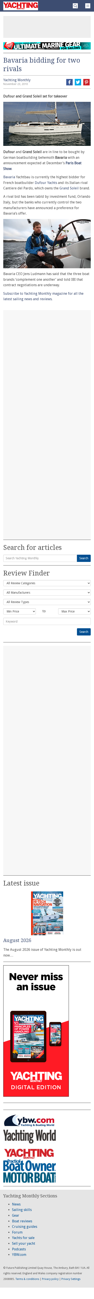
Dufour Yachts (46, 183)
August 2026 (17, 940)
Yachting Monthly (17, 80)
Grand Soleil (69, 188)
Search (83, 558)
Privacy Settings (70, 1279)
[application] (47, 243)
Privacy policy (50, 1279)
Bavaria (9, 177)
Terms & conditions (27, 1279)
